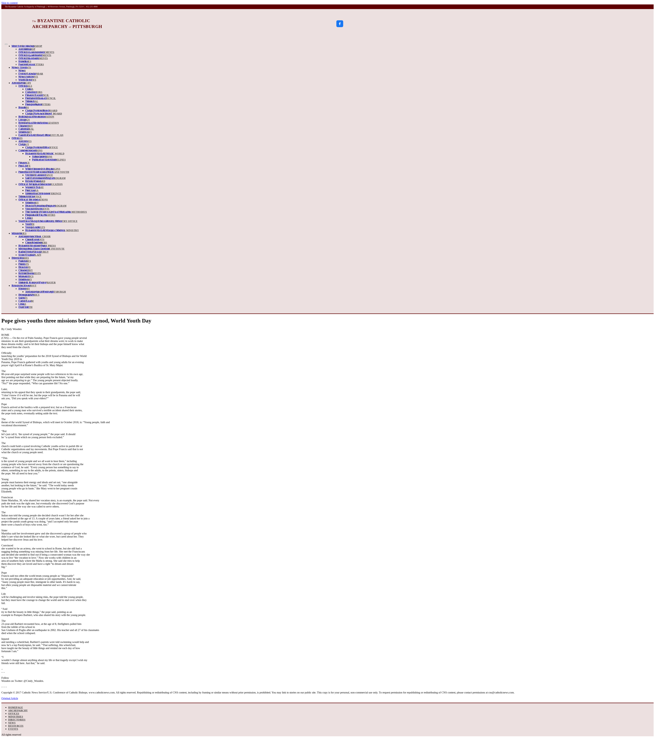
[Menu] (6, 44)
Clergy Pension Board (41, 110)
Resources (16, 726)
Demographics (28, 295)
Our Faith (25, 307)
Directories (20, 258)
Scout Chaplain (29, 255)
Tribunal (31, 101)
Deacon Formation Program (45, 206)
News (22, 70)
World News (27, 80)
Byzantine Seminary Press (37, 246)
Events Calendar (30, 74)
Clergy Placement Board (43, 113)
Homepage (15, 707)
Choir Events (34, 239)
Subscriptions (42, 156)
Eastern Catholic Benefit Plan (40, 135)
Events (13, 729)
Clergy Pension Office (41, 147)
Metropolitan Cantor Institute (41, 249)
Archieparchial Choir (34, 236)
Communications (30, 150)
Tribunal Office (30, 196)
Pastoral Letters (31, 64)
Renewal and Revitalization (38, 123)
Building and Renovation (36, 117)
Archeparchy (21, 83)
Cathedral (26, 129)
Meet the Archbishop (27, 46)
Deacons (24, 267)
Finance (24, 163)
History (24, 289)
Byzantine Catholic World (44, 153)
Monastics (26, 276)
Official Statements (33, 58)
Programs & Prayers (40, 215)
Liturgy (24, 120)
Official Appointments (34, 55)
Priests (23, 264)
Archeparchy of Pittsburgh (45, 292)
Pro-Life (24, 166)
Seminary (25, 132)
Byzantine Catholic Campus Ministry (52, 230)
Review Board (35, 181)
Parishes (24, 261)
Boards (23, 107)
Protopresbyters (38, 104)
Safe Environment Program (45, 178)
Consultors (33, 92)
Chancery (25, 126)
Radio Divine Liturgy (33, 252)
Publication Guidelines (49, 160)
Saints (22, 298)
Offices (17, 138)
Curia (29, 89)
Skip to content (9, 2)
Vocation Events (37, 209)
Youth (29, 224)
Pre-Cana (31, 190)
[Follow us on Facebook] (339, 23)
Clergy (23, 144)
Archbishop (26, 49)
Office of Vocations (33, 199)
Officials (25, 86)
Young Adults (35, 227)
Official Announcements (36, 52)
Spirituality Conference (43, 193)
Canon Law (26, 301)
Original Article (9, 698)
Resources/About (24, 285)
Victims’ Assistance (39, 175)
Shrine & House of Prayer (37, 282)
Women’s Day (34, 187)
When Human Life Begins (42, 169)
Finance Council (37, 95)
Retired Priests (29, 273)
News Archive (28, 77)
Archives (25, 141)
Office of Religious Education (40, 184)
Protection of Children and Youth (43, 172)
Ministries (19, 233)
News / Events (21, 67)
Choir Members (36, 242)
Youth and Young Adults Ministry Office (47, 221)
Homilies (24, 61)
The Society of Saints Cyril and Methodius (56, 212)
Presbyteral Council (40, 98)
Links (29, 218)
